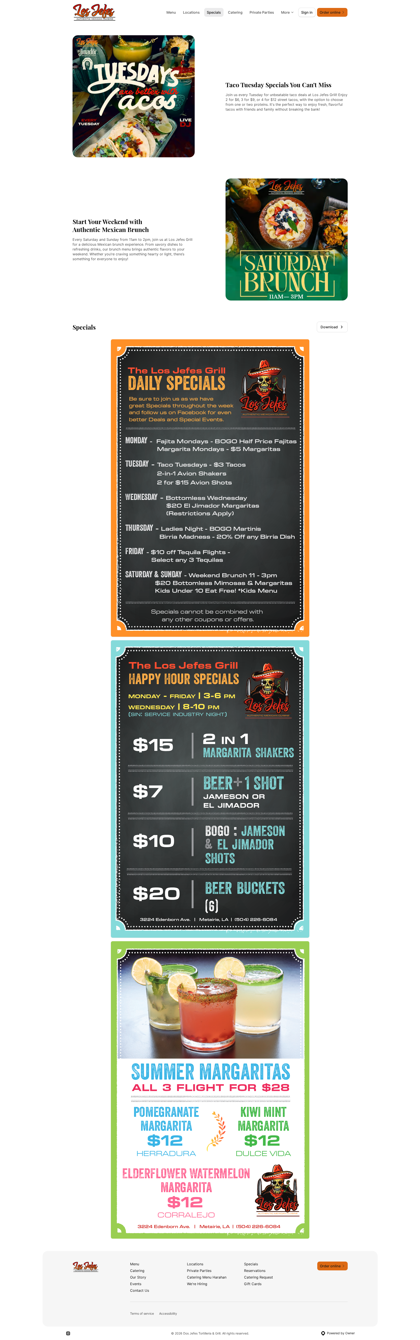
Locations (191, 12)
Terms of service (142, 1313)
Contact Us (139, 1290)
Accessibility (168, 1313)
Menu (171, 12)
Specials (214, 12)
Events (135, 1284)
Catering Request (258, 1277)
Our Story (138, 1277)
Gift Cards (252, 1284)
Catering (235, 12)
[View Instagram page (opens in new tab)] (68, 1333)
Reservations (254, 1270)
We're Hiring (197, 1284)
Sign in (307, 12)
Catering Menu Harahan (206, 1277)
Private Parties (262, 12)
